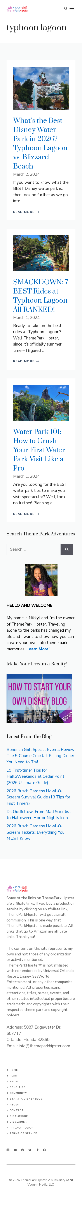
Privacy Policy (21, 1127)
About (15, 1104)
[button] (65, 8)
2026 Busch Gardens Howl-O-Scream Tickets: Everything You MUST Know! (36, 832)
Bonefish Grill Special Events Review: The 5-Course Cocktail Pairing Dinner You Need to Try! (41, 756)
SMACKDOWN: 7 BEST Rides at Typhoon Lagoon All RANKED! (40, 296)
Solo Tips (18, 1087)
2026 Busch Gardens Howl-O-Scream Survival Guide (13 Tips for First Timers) (38, 797)
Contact (17, 1110)
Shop (14, 1081)
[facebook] (37, 1150)
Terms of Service (23, 1133)
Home (13, 1070)
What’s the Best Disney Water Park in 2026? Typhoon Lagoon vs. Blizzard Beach (40, 143)
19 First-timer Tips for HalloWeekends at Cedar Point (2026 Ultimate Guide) (35, 777)
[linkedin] (44, 1150)
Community (18, 1093)
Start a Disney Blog (26, 1098)
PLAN (13, 1075)
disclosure (19, 1116)
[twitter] (15, 1150)
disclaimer (18, 1122)
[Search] (67, 549)
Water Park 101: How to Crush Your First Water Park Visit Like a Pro (39, 450)
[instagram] (8, 1150)
